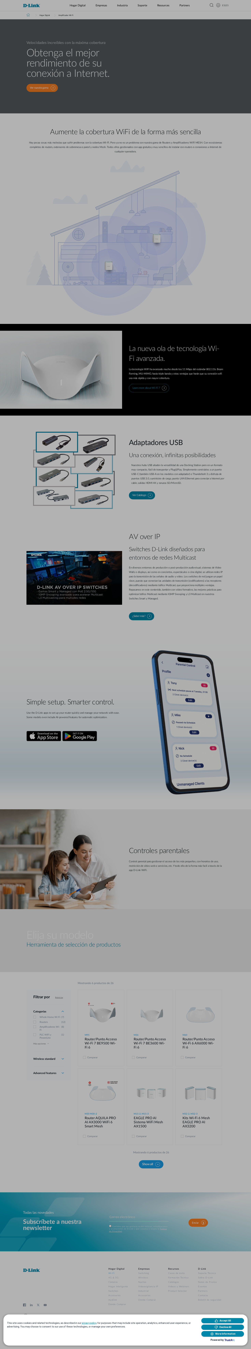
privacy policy (89, 1323)
